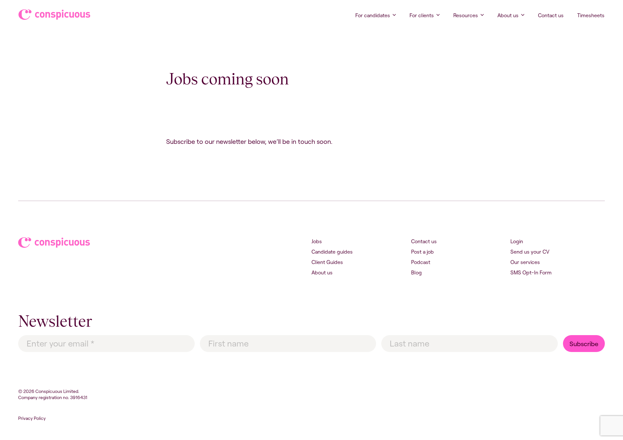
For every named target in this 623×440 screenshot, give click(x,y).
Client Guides (327, 262)
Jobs (317, 241)
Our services (525, 262)
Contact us (551, 15)
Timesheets (591, 15)
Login (516, 241)
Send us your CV (529, 251)
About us (508, 15)
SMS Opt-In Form (531, 272)
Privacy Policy (32, 418)
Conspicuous (48, 14)
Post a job (422, 251)
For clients (421, 15)
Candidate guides (332, 251)
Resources (465, 15)
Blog (416, 272)
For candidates (372, 15)
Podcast (420, 262)
